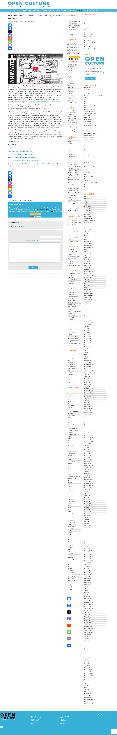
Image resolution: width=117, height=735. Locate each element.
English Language (72, 449)
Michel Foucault (88, 17)
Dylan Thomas (88, 119)
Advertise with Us (36, 718)
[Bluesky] (35, 25)
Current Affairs (72, 434)
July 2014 (86, 517)
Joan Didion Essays (73, 196)
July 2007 (86, 683)
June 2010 (87, 614)
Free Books (71, 249)
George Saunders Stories (74, 190)
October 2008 (87, 654)
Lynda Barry (87, 186)
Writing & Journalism (73, 100)
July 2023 (86, 303)
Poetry (70, 534)
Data (69, 438)
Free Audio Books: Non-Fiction (74, 225)
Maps (69, 503)
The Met (70, 275)
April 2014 (87, 523)
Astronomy (71, 66)
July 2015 (86, 493)
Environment (71, 83)
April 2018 (87, 428)
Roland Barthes (88, 41)
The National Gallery (73, 287)
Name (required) (35, 236)
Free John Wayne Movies (74, 126)
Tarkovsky (87, 204)
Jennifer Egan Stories (73, 188)
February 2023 (88, 313)
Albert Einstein (88, 97)
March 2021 (87, 358)
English (69, 145)
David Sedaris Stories (73, 201)
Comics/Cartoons (72, 428)
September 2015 (88, 489)
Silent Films (71, 114)
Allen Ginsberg (88, 139)
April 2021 (87, 356)
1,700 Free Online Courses (74, 18)
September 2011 (88, 584)
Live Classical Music (73, 338)
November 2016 (88, 461)
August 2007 (87, 681)
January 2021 (87, 362)
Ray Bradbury (71, 358)
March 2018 (87, 430)
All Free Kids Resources (74, 265)
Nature (70, 518)
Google (70, 467)
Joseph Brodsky (88, 149)
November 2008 (88, 652)
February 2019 (88, 408)
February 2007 (88, 693)
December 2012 (88, 555)
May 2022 (86, 331)
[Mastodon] (35, 35)
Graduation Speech (73, 469)
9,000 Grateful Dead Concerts (73, 340)
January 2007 (87, 695)
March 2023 (87, 311)
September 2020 (88, 370)
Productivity (71, 540)
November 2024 (88, 271)
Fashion (70, 455)
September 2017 (88, 442)
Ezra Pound (87, 117)
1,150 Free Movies (72, 23)
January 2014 (87, 529)
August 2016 (87, 467)
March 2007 (87, 691)
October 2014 (87, 511)
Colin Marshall (14, 200)
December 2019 (88, 388)
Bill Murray (87, 101)
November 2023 (88, 295)
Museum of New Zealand (74, 311)
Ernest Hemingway (89, 135)
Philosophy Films (88, 222)
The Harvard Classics (73, 168)
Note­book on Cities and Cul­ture (38, 164)
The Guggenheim (72, 283)
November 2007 (88, 675)
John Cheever (87, 123)
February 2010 (88, 622)
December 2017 (88, 436)
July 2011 (86, 588)
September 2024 (88, 275)
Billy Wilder (71, 374)
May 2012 (86, 568)
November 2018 (88, 414)
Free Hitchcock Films (73, 122)
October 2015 (87, 487)
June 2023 (87, 305)
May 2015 (86, 497)
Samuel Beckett (88, 159)
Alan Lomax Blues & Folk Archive (74, 344)
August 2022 (87, 325)
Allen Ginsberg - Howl (90, 113)
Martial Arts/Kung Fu (73, 118)
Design (70, 442)
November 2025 (88, 247)
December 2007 (88, 673)
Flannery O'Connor (89, 109)
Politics (70, 536)
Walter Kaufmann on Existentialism (93, 37)
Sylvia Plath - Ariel (89, 90)
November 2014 (88, 509)
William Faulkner (88, 107)
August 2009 (87, 634)
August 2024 (87, 277)
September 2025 (88, 251)
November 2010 (88, 604)
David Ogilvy (71, 370)
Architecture (71, 405)
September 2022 (88, 323)
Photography (71, 528)
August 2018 (87, 420)
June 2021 (87, 352)
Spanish (70, 154)
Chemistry (70, 72)
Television (70, 563)
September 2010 (88, 608)
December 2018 (88, 412)
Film (69, 457)
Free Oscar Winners (73, 132)
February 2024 (88, 289)
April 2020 (87, 380)
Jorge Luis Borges (89, 29)
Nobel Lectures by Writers (91, 43)
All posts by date (72, 382)
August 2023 (87, 301)
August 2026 (87, 229)
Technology (71, 559)
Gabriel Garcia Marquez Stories (74, 198)
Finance (70, 459)
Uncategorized (72, 572)
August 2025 (87, 253)
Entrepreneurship (72, 451)
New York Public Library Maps (74, 308)
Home (32, 715)
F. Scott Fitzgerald (89, 137)
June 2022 (87, 329)
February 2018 (88, 432)
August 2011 (87, 586)
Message (28, 240)
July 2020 (86, 374)
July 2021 (86, 350)
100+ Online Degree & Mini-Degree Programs (74, 20)
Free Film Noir (71, 112)
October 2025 (87, 249)
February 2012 (88, 574)
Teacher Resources (73, 261)
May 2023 (86, 307)
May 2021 (86, 354)
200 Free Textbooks (73, 31)
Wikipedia (70, 584)
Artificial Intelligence (73, 411)
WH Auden (87, 175)
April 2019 (87, 404)
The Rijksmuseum (72, 279)
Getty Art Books (72, 306)
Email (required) (35, 240)
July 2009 (86, 636)
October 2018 (87, 416)
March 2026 (87, 239)
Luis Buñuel (87, 214)
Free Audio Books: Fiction (74, 220)
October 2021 (87, 344)
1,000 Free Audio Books (74, 25)
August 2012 (87, 562)
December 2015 (88, 483)
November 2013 (88, 533)
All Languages (71, 156)
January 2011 (87, 600)
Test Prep (70, 263)
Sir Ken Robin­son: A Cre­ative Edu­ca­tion (20, 151)
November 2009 (88, 628)
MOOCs (70, 511)
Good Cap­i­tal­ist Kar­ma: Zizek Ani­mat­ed (20, 154)
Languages (63, 720)
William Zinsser (72, 360)
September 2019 (88, 394)
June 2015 (87, 495)
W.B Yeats (87, 115)
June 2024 (87, 281)
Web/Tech (70, 582)
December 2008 (88, 650)
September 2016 (88, 465)
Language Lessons (73, 490)
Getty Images (71, 300)
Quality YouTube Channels (72, 259)
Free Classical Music (73, 336)
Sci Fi (69, 549)
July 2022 (86, 327)
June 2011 (87, 590)
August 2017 (87, 444)
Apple (69, 402)
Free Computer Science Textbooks (74, 238)
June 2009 (87, 638)
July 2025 (86, 255)
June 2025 (87, 257)
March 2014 (87, 525)
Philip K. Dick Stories (73, 170)
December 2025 (88, 245)
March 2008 (87, 668)
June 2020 (87, 376)
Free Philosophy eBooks (74, 166)
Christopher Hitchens (89, 147)
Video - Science (72, 578)
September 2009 (88, 632)
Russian (70, 152)
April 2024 (87, 285)
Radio (69, 543)
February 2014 (88, 527)
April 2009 (87, 642)
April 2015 (87, 499)
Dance (69, 436)
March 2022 (87, 335)
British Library (71, 294)
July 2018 (86, 422)
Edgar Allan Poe (72, 184)
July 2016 (86, 469)
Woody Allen (87, 210)
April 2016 (87, 475)
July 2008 (86, 660)
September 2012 (88, 560)
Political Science (72, 95)
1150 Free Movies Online (74, 110)
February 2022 (88, 336)
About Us (33, 716)
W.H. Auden (87, 151)
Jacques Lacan (88, 39)
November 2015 (88, 485)
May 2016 (86, 473)
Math (69, 89)
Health (70, 472)
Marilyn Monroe (88, 163)
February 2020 (88, 384)
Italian (69, 151)
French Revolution (72, 298)
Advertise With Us (90, 78)
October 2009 (87, 630)
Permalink (23, 200)
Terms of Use (35, 722)
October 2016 (87, 463)
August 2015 (87, 491)
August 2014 (87, 515)
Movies (62, 719)
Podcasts (70, 532)
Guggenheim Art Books (74, 302)
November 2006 (88, 699)
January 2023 (87, 315)
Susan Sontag (88, 218)
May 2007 (86, 687)
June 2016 (87, 471)
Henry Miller (87, 145)
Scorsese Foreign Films (90, 220)
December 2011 (88, 578)
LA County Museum (73, 291)
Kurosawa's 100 (88, 198)
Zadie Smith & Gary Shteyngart (92, 182)
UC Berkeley (71, 570)
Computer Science (72, 76)
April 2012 (87, 570)
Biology (70, 68)
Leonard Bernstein (89, 31)
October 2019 (87, 392)
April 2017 (87, 451)
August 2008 (87, 658)
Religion (70, 99)
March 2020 (87, 382)
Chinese (70, 143)
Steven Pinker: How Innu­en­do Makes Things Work (23, 160)
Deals (69, 440)
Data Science (71, 78)
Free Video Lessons (73, 251)
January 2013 (87, 553)
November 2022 (88, 319)
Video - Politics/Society (74, 576)
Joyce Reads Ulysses (89, 92)
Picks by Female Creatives (91, 167)
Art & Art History (72, 64)
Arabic (69, 141)
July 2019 (86, 398)
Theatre (70, 565)
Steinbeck (70, 372)
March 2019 (87, 406)
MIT (69, 509)
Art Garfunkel (87, 161)
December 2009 (88, 626)
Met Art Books (71, 304)
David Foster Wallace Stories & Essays (73, 174)
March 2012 (87, 572)
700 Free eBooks (72, 164)
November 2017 (88, 438)
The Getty (70, 277)
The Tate (70, 285)
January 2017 (87, 457)
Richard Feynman (89, 21)
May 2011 (86, 592)
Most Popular (71, 513)
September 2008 (88, 656)
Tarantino (86, 200)
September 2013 (88, 537)
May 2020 (86, 378)
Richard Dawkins (88, 33)
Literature (70, 87)
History (69, 85)
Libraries (70, 495)
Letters (70, 494)
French (69, 147)
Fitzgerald (70, 355)
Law (69, 492)
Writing (70, 586)
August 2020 (87, 372)
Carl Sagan (87, 25)
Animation (71, 400)
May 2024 (86, 283)
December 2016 (88, 459)
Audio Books (71, 415)
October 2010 (87, 606)
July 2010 (86, 612)
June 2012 (87, 566)
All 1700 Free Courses (73, 102)
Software (70, 553)
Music (69, 517)
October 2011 (87, 582)
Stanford (70, 557)
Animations (71, 120)
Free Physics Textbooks (74, 236)
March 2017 (87, 453)
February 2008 (88, 670)
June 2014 (87, 519)
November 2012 (88, 557)
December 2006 (88, 697)
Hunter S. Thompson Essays (73, 193)
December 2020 (88, 364)
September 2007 (88, 679)
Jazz (69, 484)
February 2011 (88, 598)
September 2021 (88, 346)
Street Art (70, 313)
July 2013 (86, 541)
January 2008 (87, 672)
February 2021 (88, 360)
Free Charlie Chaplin (73, 124)
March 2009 (87, 644)
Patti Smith (87, 141)
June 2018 (87, 424)
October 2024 (87, 273)
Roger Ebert (87, 216)
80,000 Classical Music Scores (73, 333)
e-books (70, 444)
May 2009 (86, 640)
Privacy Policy (35, 720)
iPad (69, 480)
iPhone (70, 482)
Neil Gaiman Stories (73, 172)
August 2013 (87, 539)
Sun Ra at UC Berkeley (90, 19)
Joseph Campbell (88, 23)
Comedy (70, 426)
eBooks (62, 723)
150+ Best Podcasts (73, 27)
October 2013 (87, 535)
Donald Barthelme (89, 153)
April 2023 (87, 309)
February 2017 (88, 455)
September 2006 (88, 703)
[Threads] (35, 31)
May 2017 (86, 449)
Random (70, 545)
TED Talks (70, 561)
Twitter (70, 568)
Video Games (71, 580)
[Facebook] (35, 28)
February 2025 (88, 265)
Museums (70, 515)
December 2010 (88, 602)
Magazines (71, 501)
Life (69, 497)
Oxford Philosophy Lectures (91, 48)
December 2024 (88, 269)
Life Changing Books (73, 211)
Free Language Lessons (74, 256)
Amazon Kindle (72, 398)
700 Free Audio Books (73, 218)
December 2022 (88, 317)
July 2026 (86, 231)
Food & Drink (71, 461)
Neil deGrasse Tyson (89, 133)
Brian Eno (86, 143)
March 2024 (87, 287)
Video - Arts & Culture (74, 574)
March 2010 (87, 620)
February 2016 (88, 479)
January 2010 (87, 624)
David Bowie (87, 157)
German (70, 149)
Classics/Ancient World (74, 74)
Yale (69, 588)
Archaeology (71, 403)
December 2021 (88, 340)
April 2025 (87, 261)
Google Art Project (73, 296)
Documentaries (72, 116)
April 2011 (87, 594)
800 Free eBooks (72, 29)
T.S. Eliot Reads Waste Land (91, 88)
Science (70, 551)
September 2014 (88, 513)
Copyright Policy (35, 719)
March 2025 (87, 263)
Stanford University (73, 292)
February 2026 (88, 241)
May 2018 (86, 426)
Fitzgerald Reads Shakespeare (92, 105)
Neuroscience (71, 520)
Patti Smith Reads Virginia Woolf (93, 96)
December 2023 (88, 293)
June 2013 (87, 543)
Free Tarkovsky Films (73, 128)
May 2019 (86, 402)
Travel (69, 566)
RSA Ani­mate (29, 103)
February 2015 (88, 503)
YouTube (70, 589)
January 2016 (87, 481)
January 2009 (87, 648)
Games (70, 463)
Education (70, 448)
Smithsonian (71, 281)
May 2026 (86, 235)
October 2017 (87, 440)
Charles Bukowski (89, 99)
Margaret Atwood (72, 368)
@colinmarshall (14, 166)
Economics (70, 79)
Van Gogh (70, 319)
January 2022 (87, 338)
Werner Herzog (88, 208)
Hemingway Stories (73, 177)
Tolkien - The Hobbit (89, 111)
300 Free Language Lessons (73, 33)
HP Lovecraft (71, 183)
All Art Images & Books (74, 273)
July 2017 (86, 446)
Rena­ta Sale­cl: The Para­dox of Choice (19, 148)
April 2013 (87, 547)
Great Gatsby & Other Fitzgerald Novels (73, 180)
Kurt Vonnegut (71, 362)
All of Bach (70, 331)
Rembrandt (71, 317)
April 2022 (87, 333)
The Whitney (71, 289)
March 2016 (87, 477)
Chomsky (70, 205)
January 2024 (87, 291)
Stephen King (71, 203)
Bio (32, 723)
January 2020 (87, 386)
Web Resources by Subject (73, 253)
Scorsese (86, 202)
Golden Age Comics (73, 207)
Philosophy (71, 91)
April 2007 (87, 689)
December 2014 (88, 507)
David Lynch (87, 206)
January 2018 (87, 434)
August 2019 (87, 396)
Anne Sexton (87, 121)
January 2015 (87, 505)
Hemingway (71, 353)
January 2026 (87, 243)
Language (70, 488)
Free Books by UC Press (74, 209)
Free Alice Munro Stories (74, 186)
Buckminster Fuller (89, 35)
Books (69, 419)
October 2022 (87, 321)
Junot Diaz (87, 188)
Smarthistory (71, 315)
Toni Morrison (71, 364)
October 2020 (87, 368)
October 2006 (87, 701)
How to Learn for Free (74, 476)
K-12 (69, 486)
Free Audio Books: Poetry (74, 222)
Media (69, 507)
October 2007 (87, 677)
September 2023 (88, 299)
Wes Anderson (88, 212)
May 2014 (86, 521)
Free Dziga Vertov (72, 130)
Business (70, 70)
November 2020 (88, 366)
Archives (70, 407)
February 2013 (88, 551)
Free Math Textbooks (73, 241)
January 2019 (87, 410)
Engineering (71, 81)
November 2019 (88, 390)
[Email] (35, 45)
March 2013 (87, 549)
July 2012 (86, 564)
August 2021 (87, 348)
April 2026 (87, 237)
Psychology (71, 97)
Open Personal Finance (74, 390)
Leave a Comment (30, 21)
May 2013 (86, 545)
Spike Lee (86, 184)
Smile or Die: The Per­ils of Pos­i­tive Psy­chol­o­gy (22, 157)
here (29, 95)
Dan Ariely (40, 87)
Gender (70, 465)
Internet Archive (72, 478)
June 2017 (87, 448)
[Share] (35, 48)
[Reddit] (35, 38)
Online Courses (72, 522)
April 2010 (87, 618)
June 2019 (87, 400)
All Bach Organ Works (73, 329)
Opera (69, 524)
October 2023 (87, 297)
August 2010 (87, 610)
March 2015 (87, 501)
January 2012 (87, 576)
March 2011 (87, 596)
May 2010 (86, 616)
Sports (70, 555)
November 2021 (88, 342)
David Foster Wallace (90, 125)
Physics (70, 93)
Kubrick (86, 196)
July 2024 (86, 279)
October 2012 (87, 559)
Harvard (70, 471)
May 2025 (86, 259)
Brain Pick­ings (14, 141)
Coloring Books (72, 321)
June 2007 (87, 685)
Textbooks (63, 722)
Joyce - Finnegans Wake (90, 94)
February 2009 (88, 646)
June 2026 (87, 233)
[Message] (35, 41)
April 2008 (87, 666)
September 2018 (88, 418)
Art (69, 409)
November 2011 (88, 580)
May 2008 (86, 664)
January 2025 (87, 267)
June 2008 (87, 662)
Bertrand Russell (88, 46)
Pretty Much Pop (72, 538)
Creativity (70, 432)
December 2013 (88, 531)
